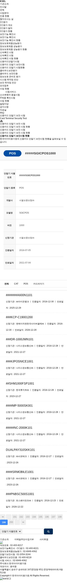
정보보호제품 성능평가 (11, 46)
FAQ (2, 113)
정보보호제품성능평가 (10, 43)
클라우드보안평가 (8, 70)
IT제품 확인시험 (7, 98)
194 (34, 517)
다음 (17, 522)
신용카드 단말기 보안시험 (12, 64)
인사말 (3, 7)
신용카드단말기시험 (9, 61)
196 (47, 517)
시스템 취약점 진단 (9, 79)
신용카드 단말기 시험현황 (12, 67)
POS (26, 284)
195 (40, 517)
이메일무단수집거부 (24, 539)
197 (53, 517)
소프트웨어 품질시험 (10, 95)
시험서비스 (10, 92)
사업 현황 (4, 89)
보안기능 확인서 (8, 34)
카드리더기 (38, 284)
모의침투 (4, 85)
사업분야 (4, 13)
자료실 (3, 110)
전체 (6, 284)
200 (11, 522)
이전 (8, 517)
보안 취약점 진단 (8, 82)
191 (15, 517)
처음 (2, 517)
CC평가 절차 (6, 28)
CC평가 (4, 22)
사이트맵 (44, 539)
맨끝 (23, 522)
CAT (16, 284)
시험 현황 (15, 133)
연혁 (2, 10)
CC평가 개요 (6, 25)
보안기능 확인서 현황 (10, 40)
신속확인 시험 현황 (9, 58)
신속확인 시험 (6, 52)
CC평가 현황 (6, 31)
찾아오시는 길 (6, 19)
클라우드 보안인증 (9, 73)
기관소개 (4, 4)
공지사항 (4, 107)
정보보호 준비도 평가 (10, 76)
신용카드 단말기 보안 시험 (12, 130)
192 (21, 517)
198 (60, 517)
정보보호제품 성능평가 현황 (13, 49)
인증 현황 (4, 16)
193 (27, 517)
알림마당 (4, 104)
